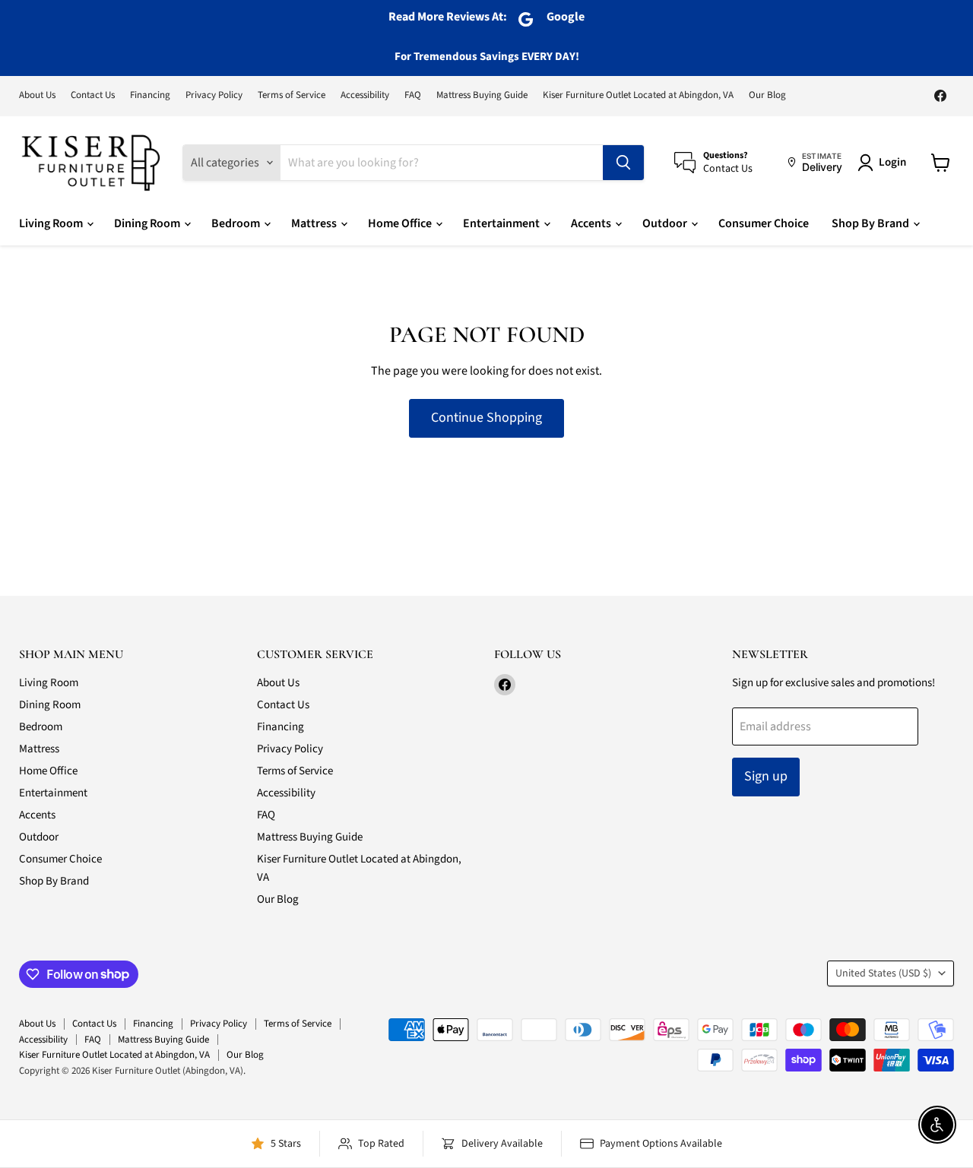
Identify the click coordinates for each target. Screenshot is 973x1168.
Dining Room (148, 223)
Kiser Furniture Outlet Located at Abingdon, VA (638, 95)
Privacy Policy (213, 95)
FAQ (412, 95)
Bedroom (236, 223)
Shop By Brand (871, 223)
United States (883, 973)
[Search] (623, 162)
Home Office (401, 223)
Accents (592, 223)
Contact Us (93, 95)
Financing (150, 95)
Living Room (52, 223)
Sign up (766, 776)
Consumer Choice (763, 223)
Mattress (315, 223)
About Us (37, 95)
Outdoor (665, 223)
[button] (884, 163)
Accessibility (365, 95)
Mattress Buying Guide (482, 95)
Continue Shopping (486, 417)
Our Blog (767, 95)
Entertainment (502, 223)
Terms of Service (291, 95)
